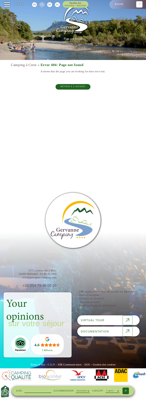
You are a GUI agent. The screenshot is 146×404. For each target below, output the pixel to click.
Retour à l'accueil (73, 87)
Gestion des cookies (104, 364)
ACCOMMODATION (63, 391)
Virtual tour (93, 320)
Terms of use (37, 364)
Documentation (95, 331)
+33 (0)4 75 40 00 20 (39, 285)
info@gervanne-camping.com (39, 277)
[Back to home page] (73, 19)
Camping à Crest (24, 65)
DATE (19, 391)
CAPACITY (97, 391)
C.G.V (51, 364)
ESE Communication (70, 364)
